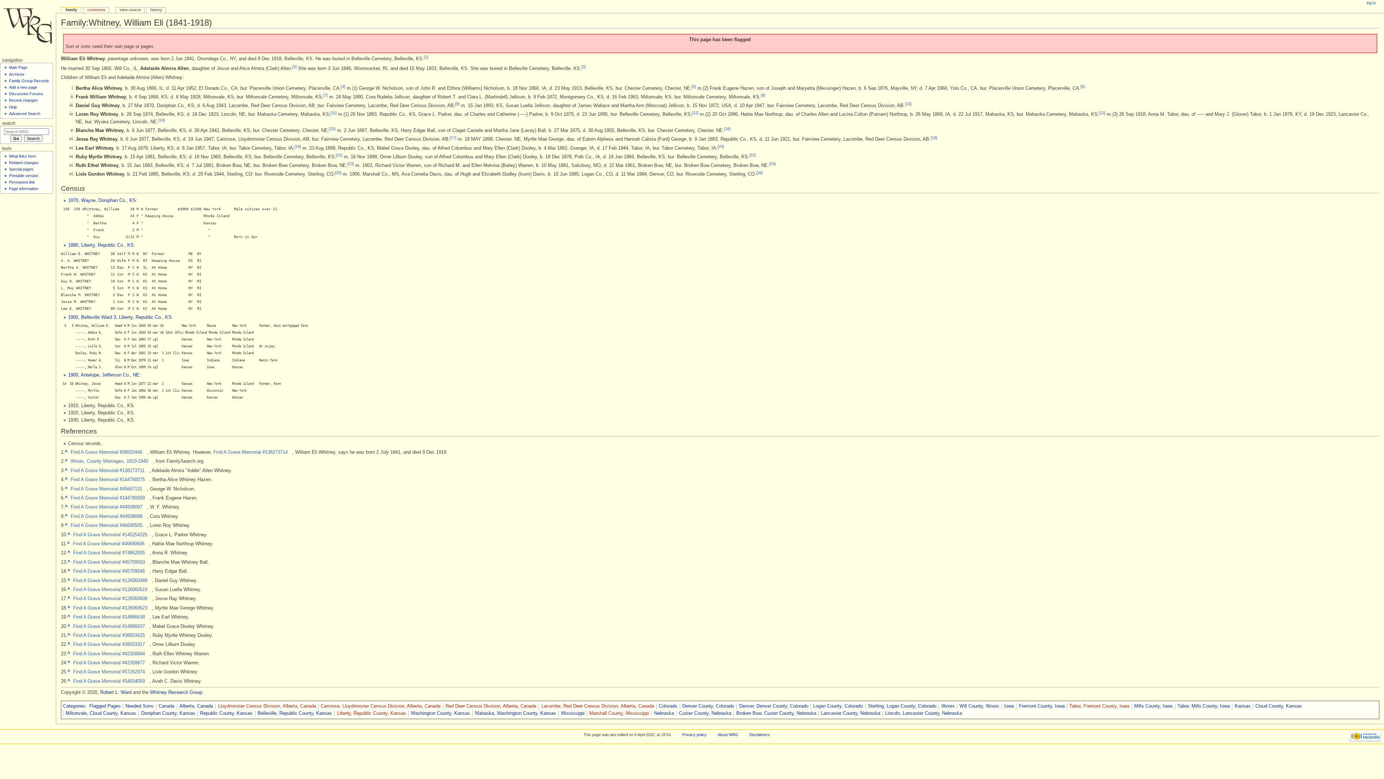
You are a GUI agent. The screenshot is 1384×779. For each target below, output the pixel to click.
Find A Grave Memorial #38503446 (106, 452)
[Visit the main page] (28, 28)
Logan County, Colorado (838, 706)
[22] (752, 155)
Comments (96, 10)
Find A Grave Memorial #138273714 (250, 452)
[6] (1083, 86)
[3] (583, 67)
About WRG (728, 734)
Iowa (1009, 706)
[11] (334, 112)
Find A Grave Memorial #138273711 (108, 470)
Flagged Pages (105, 706)
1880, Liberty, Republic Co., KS (101, 245)
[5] (694, 86)
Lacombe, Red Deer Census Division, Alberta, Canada (597, 706)
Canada (166, 706)
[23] (350, 164)
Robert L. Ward (116, 692)
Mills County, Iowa (1153, 706)
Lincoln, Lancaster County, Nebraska (923, 713)
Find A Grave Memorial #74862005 (109, 552)
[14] (161, 120)
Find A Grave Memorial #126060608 (110, 598)
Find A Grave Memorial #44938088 (106, 516)
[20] (721, 146)
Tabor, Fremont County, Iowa (1099, 706)
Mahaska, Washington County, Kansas (515, 713)
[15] (332, 129)
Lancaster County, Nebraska (850, 713)
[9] (457, 104)
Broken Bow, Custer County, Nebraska (776, 713)
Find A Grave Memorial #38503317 (109, 644)
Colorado (668, 706)
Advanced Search (24, 113)
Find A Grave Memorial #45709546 (109, 571)
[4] (343, 86)
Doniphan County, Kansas (168, 713)
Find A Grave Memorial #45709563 (109, 562)
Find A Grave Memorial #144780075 (108, 479)
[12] (695, 112)
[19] (297, 146)
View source (130, 10)
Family (71, 10)
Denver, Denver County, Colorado (773, 706)
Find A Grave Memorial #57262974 (109, 671)
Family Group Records (29, 81)
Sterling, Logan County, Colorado (902, 706)
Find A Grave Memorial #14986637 (109, 626)
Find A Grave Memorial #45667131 (106, 489)
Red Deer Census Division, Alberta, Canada (490, 706)
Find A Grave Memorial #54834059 (109, 681)
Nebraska (664, 713)
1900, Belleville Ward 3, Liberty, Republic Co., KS (120, 317)
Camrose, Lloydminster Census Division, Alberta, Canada (380, 706)
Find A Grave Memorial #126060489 (110, 580)
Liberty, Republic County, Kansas (371, 713)
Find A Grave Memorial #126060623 (110, 608)
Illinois (948, 706)
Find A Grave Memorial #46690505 (106, 525)
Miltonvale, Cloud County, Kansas (101, 713)
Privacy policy (694, 734)
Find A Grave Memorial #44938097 (106, 507)
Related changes (24, 162)
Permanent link (22, 182)
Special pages (21, 169)
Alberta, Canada (196, 706)
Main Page (18, 67)
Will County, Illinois (979, 706)
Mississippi (573, 713)
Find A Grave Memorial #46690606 (109, 543)
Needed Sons (139, 706)
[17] (453, 137)
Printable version (23, 175)
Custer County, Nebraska (705, 713)
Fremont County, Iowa (1042, 706)
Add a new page (23, 87)
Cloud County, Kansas (1278, 706)
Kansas (1243, 706)
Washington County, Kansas (440, 713)
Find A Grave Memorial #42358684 (109, 653)
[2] (294, 67)
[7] (325, 95)
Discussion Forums (26, 94)
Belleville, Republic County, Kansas (295, 713)
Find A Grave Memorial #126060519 (110, 589)
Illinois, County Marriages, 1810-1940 (109, 461)
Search (8, 123)
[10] (908, 104)
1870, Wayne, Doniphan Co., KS (102, 200)
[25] (338, 172)
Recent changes (23, 100)
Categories (74, 706)
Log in (1371, 3)
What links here (22, 156)
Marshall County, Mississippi (619, 713)
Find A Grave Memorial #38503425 (109, 635)
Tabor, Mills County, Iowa (1203, 706)
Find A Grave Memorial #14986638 (109, 617)
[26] (759, 172)
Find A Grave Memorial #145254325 (110, 534)
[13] (1102, 112)
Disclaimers (759, 734)
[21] (339, 155)
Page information (23, 188)
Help (13, 107)
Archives (17, 74)
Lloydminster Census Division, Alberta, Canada (267, 706)
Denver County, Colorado (708, 706)
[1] (426, 57)
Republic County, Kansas (226, 713)
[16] (727, 129)
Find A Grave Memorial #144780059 (108, 498)
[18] (934, 137)
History (156, 10)
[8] (763, 95)
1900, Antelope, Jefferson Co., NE (103, 375)
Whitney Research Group (176, 692)
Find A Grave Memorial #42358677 (109, 662)
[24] (772, 164)
